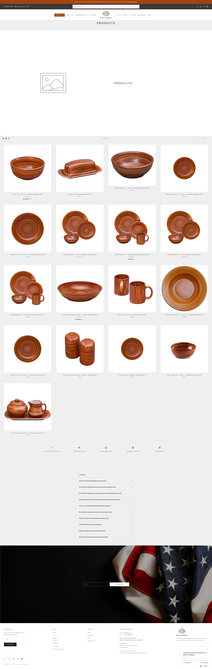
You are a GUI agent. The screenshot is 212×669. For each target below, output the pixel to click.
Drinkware (142, 15)
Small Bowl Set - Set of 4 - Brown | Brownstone (184, 375)
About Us (70, 15)
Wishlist (55, 641)
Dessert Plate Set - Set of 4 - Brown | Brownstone (184, 194)
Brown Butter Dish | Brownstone (80, 194)
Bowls (125, 15)
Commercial (59, 15)
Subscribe (119, 584)
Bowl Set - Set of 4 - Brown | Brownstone (27, 194)
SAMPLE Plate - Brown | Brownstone (132, 375)
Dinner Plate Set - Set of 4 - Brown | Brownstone (27, 254)
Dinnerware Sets (81, 15)
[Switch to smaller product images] (6, 138)
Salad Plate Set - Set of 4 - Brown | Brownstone (27, 375)
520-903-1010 (9, 6)
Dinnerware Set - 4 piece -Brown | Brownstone (27, 314)
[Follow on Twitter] (9, 659)
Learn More (132, 2)
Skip (201, 666)
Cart (54, 635)
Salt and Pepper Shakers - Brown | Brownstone (80, 375)
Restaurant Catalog (58, 649)
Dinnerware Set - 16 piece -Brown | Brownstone (132, 254)
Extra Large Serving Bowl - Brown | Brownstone (79, 314)
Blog (89, 632)
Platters (133, 15)
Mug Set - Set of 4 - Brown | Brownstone (132, 314)
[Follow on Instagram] (13, 659)
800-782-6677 (129, 634)
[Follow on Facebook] (5, 659)
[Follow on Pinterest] (18, 659)
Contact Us (90, 635)
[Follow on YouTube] (22, 659)
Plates (118, 15)
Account (55, 638)
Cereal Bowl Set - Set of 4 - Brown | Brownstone (132, 188)
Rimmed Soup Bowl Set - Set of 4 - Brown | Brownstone (184, 314)
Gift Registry (56, 646)
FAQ (89, 638)
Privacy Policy (91, 641)
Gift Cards (55, 643)
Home (54, 632)
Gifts (150, 15)
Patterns (92, 15)
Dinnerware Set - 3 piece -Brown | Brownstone (184, 254)
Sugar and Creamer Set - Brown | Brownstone (27, 433)
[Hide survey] (207, 650)
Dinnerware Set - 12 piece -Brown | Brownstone (80, 254)
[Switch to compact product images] (9, 138)
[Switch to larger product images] (3, 138)
